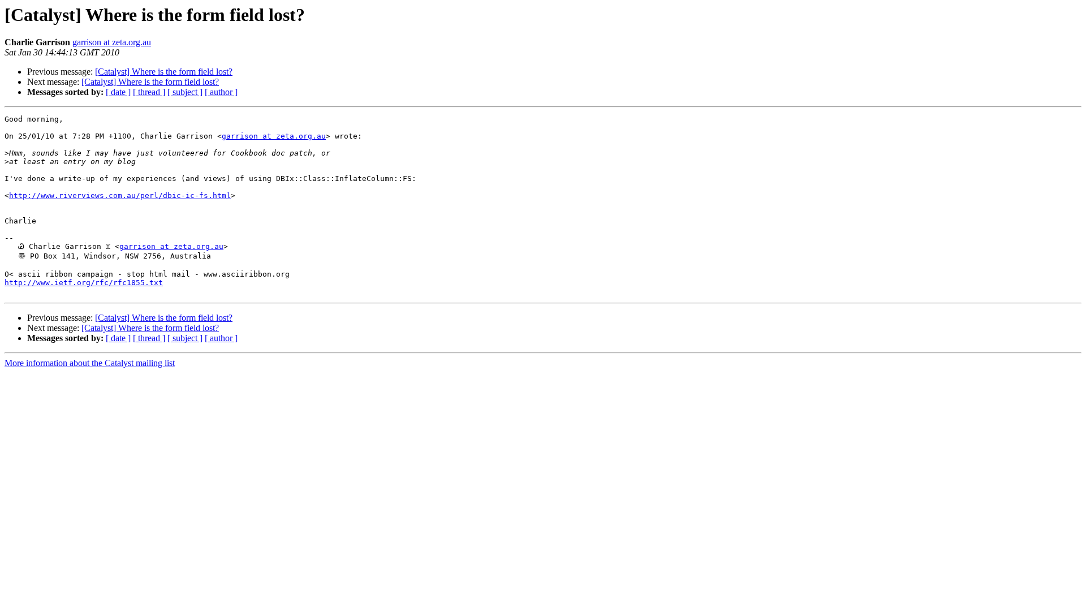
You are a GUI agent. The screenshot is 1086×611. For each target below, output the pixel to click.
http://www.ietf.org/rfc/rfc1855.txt (84, 282)
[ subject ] (184, 92)
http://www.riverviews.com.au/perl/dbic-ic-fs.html (120, 195)
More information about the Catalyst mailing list (90, 363)
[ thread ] (149, 92)
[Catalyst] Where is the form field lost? (163, 71)
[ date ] (118, 92)
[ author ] (221, 92)
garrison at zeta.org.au (111, 42)
